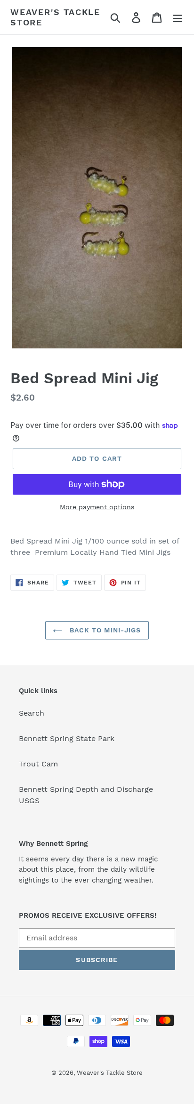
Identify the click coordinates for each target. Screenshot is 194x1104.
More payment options (97, 507)
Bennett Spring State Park (66, 738)
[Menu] (177, 17)
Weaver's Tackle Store (55, 17)
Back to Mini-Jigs (104, 630)
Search (31, 713)
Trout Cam (38, 763)
